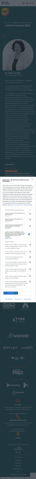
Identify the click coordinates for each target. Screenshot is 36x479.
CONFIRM (11, 293)
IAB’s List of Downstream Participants (20, 205)
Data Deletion (8, 299)
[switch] (29, 214)
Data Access (18, 299)
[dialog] (18, 239)
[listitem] (18, 210)
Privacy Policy (27, 299)
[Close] (32, 180)
